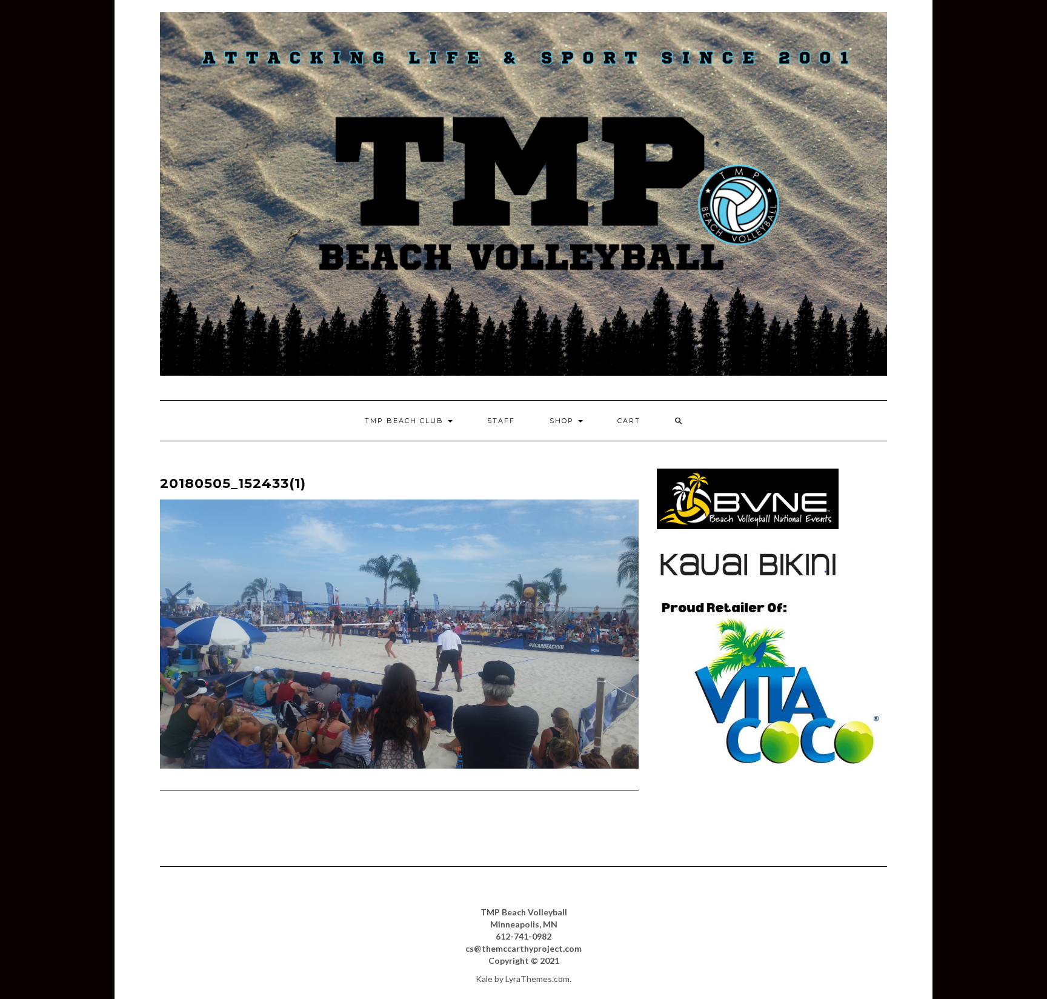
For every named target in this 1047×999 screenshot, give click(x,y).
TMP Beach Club (406, 420)
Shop (563, 420)
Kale (484, 979)
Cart (628, 420)
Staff (501, 420)
